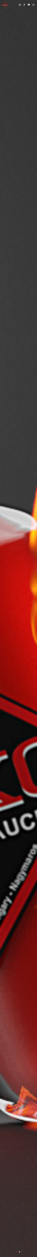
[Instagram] (19, 5)
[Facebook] (24, 5)
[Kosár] (28, 5)
